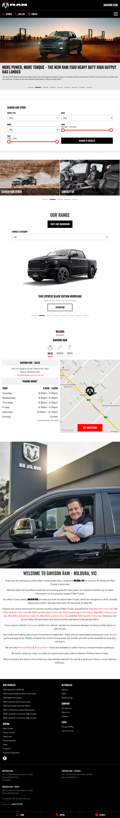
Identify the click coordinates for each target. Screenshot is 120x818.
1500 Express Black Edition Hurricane (19, 693)
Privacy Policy (68, 726)
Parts (64, 693)
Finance (6, 748)
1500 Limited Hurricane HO (25, 615)
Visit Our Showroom (60, 224)
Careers (65, 716)
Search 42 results (87, 140)
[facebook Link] (5, 758)
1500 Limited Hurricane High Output (19, 710)
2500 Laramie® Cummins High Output (20, 713)
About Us (66, 712)
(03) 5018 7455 (13, 793)
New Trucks (8, 728)
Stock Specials (9, 740)
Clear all (109, 107)
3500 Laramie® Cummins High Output (19, 718)
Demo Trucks (9, 732)
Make (63, 113)
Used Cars (7, 736)
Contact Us (67, 708)
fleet (47, 625)
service (113, 634)
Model (9, 124)
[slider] (63, 130)
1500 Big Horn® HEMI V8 (13, 689)
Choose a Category (20, 231)
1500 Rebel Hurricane (12, 697)
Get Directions (90, 427)
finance (30, 625)
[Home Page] (14, 5)
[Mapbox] (67, 430)
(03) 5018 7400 (33, 372)
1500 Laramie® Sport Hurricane (16, 701)
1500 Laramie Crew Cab (15, 612)
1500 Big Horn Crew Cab (101, 608)
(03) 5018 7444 (72, 777)
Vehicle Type (11, 113)
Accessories (41, 647)
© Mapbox (115, 431)
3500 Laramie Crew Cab (89, 615)
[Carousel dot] (31, 87)
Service (65, 689)
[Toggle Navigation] (116, 14)
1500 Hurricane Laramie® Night (16, 705)
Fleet (5, 744)
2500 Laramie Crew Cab (56, 615)
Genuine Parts (25, 647)
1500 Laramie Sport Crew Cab (47, 612)
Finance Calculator (11, 752)
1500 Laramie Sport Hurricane (78, 612)
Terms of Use (67, 730)
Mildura (60, 331)
